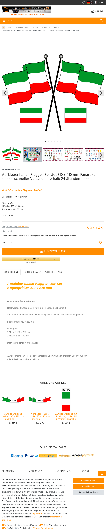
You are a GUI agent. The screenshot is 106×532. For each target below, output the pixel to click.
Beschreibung (11, 272)
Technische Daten (31, 272)
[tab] (11, 272)
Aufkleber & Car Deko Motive (19, 27)
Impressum (37, 514)
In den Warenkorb (54, 251)
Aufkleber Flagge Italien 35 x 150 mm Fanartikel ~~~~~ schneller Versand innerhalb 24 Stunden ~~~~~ (40, 416)
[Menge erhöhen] (12, 242)
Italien (56, 27)
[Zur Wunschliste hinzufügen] (100, 242)
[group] (13, 400)
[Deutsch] (88, 2)
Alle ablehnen (88, 486)
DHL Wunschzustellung (55, 525)
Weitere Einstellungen (43, 528)
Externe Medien (29, 525)
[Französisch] (95, 2)
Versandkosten (23, 226)
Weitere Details (53, 272)
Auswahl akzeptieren (88, 492)
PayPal (10, 528)
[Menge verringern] (4, 242)
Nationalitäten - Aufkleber (42, 27)
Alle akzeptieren (88, 480)
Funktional (25, 528)
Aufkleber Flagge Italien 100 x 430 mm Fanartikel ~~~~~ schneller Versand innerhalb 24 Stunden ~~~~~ (13, 416)
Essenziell (11, 525)
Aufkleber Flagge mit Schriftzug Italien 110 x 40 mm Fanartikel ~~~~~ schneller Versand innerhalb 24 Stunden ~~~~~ (66, 416)
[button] (31, 260)
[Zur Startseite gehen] (3, 27)
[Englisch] (91, 2)
